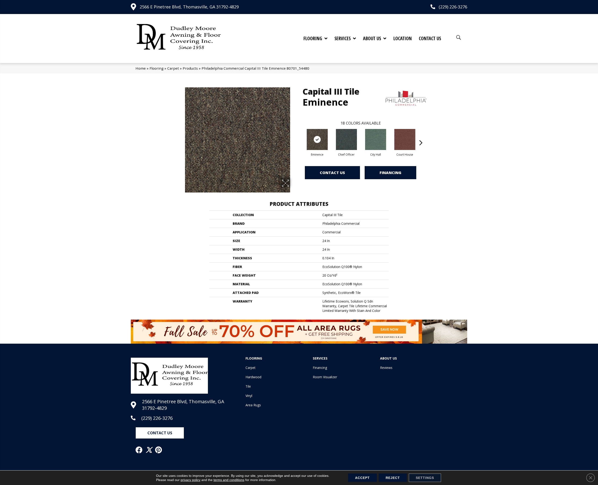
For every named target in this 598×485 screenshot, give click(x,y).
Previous (300, 135)
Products (190, 68)
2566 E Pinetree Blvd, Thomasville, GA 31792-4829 (189, 7)
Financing (390, 172)
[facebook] (139, 449)
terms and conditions (229, 480)
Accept (362, 478)
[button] (159, 433)
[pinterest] (158, 449)
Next (420, 135)
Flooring (157, 68)
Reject (393, 478)
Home (140, 68)
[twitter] (149, 449)
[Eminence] (317, 139)
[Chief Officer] (346, 139)
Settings (425, 478)
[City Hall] (375, 139)
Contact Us (332, 172)
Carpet (173, 68)
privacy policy (190, 480)
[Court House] (404, 139)
